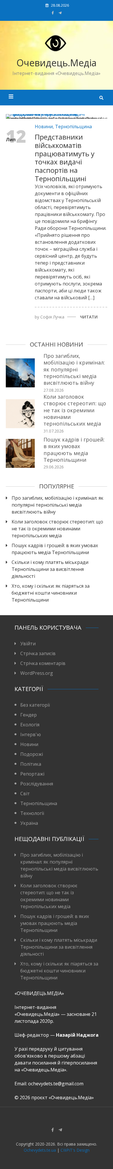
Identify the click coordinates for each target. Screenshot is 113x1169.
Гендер (28, 715)
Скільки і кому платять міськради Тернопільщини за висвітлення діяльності (50, 569)
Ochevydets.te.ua (40, 1150)
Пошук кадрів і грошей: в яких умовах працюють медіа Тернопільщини (74, 449)
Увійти (28, 643)
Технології (32, 813)
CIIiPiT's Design (75, 1150)
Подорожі (31, 754)
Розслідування (36, 783)
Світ (25, 793)
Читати (89, 317)
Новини (44, 126)
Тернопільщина (73, 126)
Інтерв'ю (30, 734)
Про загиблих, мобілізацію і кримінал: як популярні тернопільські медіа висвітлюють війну (74, 369)
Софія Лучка (52, 317)
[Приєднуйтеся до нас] (60, 12)
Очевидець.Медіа (56, 62)
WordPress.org (36, 673)
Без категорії (35, 705)
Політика (30, 764)
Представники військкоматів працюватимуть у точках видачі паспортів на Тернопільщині (64, 157)
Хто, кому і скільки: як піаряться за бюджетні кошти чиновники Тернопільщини (51, 593)
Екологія (29, 724)
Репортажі (32, 774)
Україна (29, 823)
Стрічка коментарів (42, 663)
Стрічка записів (38, 653)
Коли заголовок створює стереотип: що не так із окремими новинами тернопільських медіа (74, 410)
